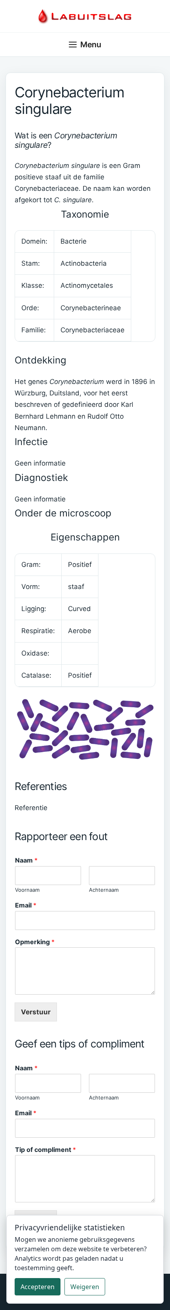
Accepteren (38, 1286)
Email (25, 905)
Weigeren (84, 1286)
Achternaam (104, 890)
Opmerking (35, 942)
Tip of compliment (45, 1149)
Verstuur (36, 1012)
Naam (26, 860)
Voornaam (27, 890)
